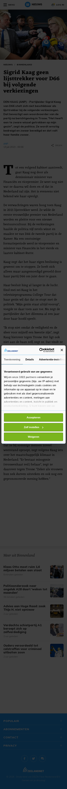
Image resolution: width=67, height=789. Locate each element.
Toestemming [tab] (12, 359)
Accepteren (33, 417)
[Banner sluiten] (62, 350)
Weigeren (33, 436)
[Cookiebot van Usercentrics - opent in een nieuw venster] (40, 350)
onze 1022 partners (24, 377)
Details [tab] (29, 359)
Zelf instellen (31, 427)
